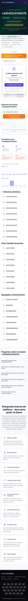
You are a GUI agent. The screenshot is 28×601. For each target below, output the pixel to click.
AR (4, 584)
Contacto (16, 579)
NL (8, 590)
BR (16, 584)
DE (10, 587)
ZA (20, 590)
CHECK (8, 2)
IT (21, 587)
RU (16, 590)
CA (19, 584)
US (21, 593)
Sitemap (3, 576)
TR (10, 593)
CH (6, 593)
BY (12, 584)
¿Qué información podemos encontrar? (13, 91)
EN (18, 593)
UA (14, 593)
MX (4, 590)
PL (12, 590)
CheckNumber (9, 598)
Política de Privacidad (19, 576)
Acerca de (10, 576)
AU (8, 584)
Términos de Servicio (6, 579)
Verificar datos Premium (15, 84)
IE (17, 587)
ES (23, 590)
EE (3, 587)
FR (7, 587)
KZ (24, 587)
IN (14, 587)
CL (23, 584)
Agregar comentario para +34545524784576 (14, 116)
